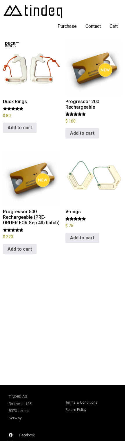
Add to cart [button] (20, 127)
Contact (93, 26)
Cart (114, 26)
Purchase (67, 26)
